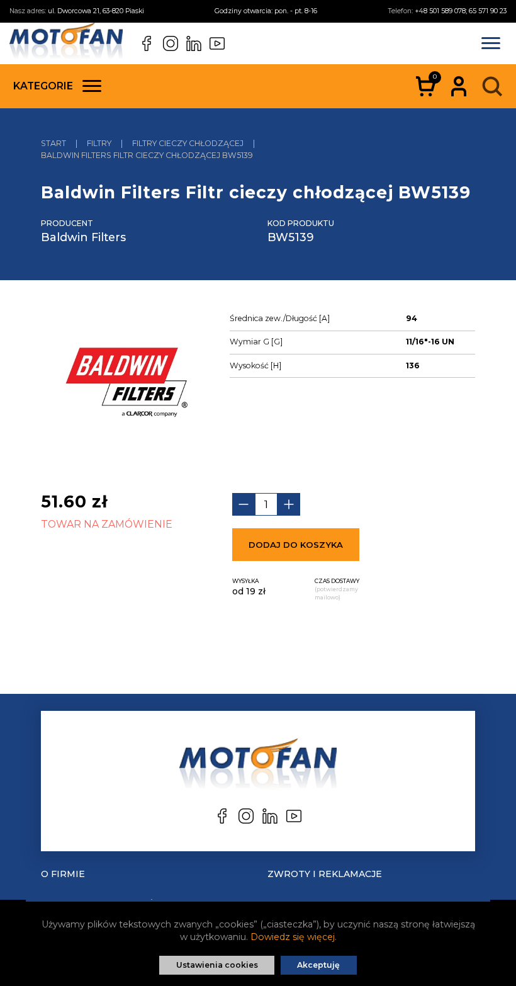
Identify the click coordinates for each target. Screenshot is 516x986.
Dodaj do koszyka (296, 545)
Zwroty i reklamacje (324, 874)
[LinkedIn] (193, 43)
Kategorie (43, 86)
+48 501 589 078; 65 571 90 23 (461, 11)
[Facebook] (146, 43)
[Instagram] (170, 43)
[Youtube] (217, 43)
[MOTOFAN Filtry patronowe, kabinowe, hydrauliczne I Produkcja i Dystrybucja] (66, 43)
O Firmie (63, 874)
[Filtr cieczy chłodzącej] (126, 385)
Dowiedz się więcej (292, 937)
